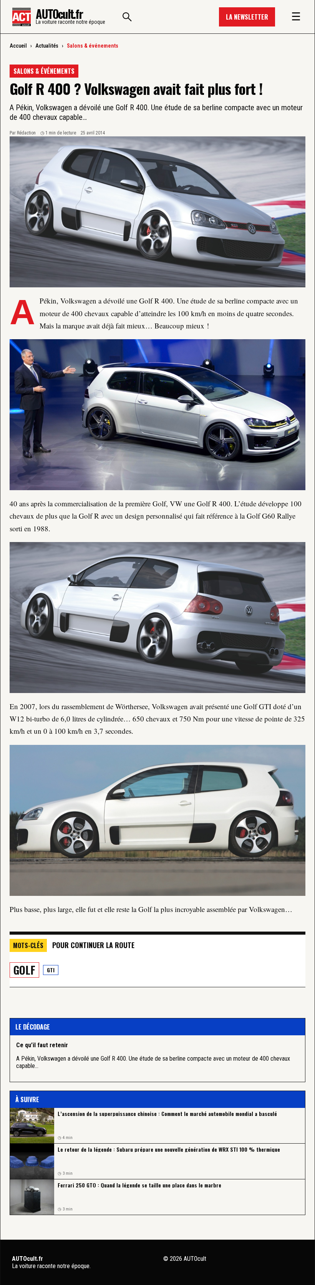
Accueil (18, 45)
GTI (51, 970)
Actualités (46, 45)
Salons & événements (92, 45)
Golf (24, 970)
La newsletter (247, 17)
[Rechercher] (127, 17)
